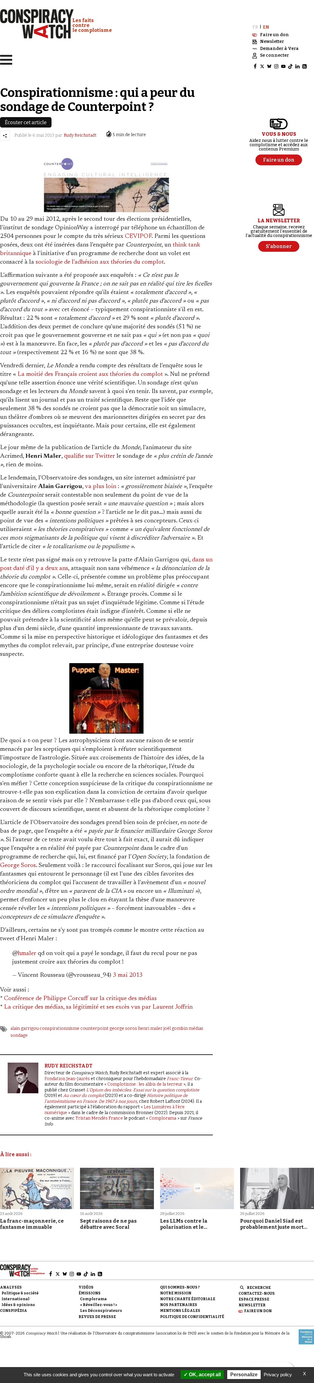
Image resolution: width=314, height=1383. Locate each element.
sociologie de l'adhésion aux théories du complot (100, 262)
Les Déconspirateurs (101, 1311)
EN (266, 27)
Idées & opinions (18, 1305)
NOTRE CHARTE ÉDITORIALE (187, 1299)
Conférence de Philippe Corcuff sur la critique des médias (80, 998)
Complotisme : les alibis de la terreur (144, 1084)
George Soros (18, 865)
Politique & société (20, 1293)
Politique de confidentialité (192, 1317)
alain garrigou (24, 1028)
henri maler (150, 1028)
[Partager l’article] (5, 135)
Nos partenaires (178, 1305)
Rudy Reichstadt (80, 135)
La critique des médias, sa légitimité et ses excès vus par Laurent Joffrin (98, 1007)
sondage (19, 1035)
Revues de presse (97, 1317)
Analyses (11, 1287)
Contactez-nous (257, 1293)
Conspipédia (13, 1311)
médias (196, 1028)
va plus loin (100, 486)
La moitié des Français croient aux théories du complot (90, 374)
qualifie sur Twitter (89, 456)
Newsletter (252, 1305)
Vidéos (86, 1287)
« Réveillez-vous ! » (98, 1305)
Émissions (89, 1293)
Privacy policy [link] (278, 1374)
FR (255, 27)
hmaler (27, 953)
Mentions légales (180, 1311)
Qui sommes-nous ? (180, 1287)
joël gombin (175, 1028)
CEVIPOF (138, 236)
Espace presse (254, 1299)
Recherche (259, 1288)
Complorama (162, 1118)
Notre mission (175, 1293)
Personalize (244, 1374)
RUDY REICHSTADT (68, 1066)
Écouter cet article (26, 122)
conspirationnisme (59, 1028)
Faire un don (258, 1311)
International (15, 1299)
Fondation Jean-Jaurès (67, 1078)
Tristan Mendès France (99, 1118)
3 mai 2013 (128, 975)
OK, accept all (204, 1374)
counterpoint (94, 1028)
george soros (123, 1028)
